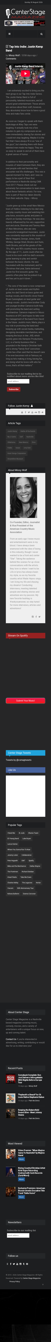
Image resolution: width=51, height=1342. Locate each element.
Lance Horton (12, 844)
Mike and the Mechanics (16, 866)
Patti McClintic (34, 1101)
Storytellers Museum (15, 459)
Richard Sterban (28, 872)
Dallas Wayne (35, 866)
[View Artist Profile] (32, 405)
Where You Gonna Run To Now (18, 850)
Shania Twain (33, 833)
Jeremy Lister (12, 855)
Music (21, 1159)
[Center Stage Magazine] (25, 13)
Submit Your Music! (25, 700)
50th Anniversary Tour (25, 888)
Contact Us (11, 1039)
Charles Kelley (12, 883)
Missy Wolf (14, 55)
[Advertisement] (26, 726)
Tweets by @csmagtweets (18, 760)
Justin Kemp (12, 431)
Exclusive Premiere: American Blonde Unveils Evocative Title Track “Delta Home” (31, 1190)
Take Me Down (26, 877)
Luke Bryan (27, 839)
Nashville (30, 437)
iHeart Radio (12, 877)
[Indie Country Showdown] (24, 23)
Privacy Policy (15, 1282)
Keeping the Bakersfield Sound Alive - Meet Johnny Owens (30, 1112)
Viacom (10, 888)
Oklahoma (11, 442)
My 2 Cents (11, 437)
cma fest (27, 448)
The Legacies (27, 883)
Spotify (31, 861)
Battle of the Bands (28, 431)
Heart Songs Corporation (16, 453)
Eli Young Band (13, 839)
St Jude (21, 833)
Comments (11, 58)
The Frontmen (12, 872)
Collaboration (27, 855)
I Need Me (11, 833)
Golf (21, 437)
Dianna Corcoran (29, 894)
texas (18, 448)
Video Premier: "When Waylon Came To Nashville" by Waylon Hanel (31, 1152)
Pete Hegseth (12, 861)
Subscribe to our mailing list (21, 1230)
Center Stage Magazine (32, 1278)
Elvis (33, 442)
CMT (23, 861)
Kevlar (38, 883)
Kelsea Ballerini (13, 894)
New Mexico (23, 442)
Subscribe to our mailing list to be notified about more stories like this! (25, 375)
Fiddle (9, 448)
